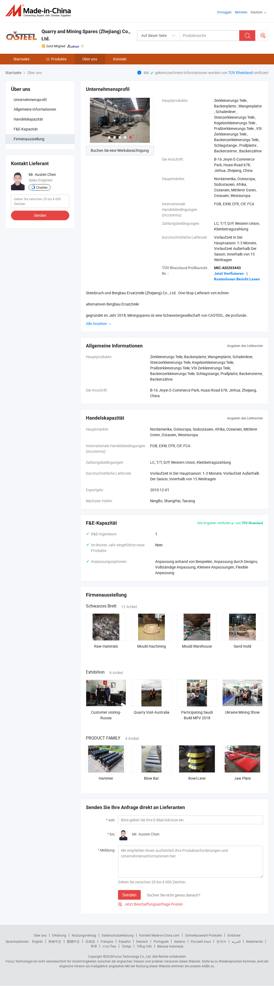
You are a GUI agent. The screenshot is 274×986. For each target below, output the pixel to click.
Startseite (21, 58)
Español (125, 941)
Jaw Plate (242, 778)
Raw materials (106, 646)
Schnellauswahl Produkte (203, 935)
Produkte (58, 58)
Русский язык (201, 941)
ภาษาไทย (109, 946)
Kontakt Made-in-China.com (159, 935)
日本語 (90, 941)
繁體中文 (73, 941)
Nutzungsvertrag (84, 935)
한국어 (221, 941)
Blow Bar (151, 778)
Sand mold (242, 646)
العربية (236, 941)
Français (107, 941)
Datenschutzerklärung (118, 935)
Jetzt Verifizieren (229, 273)
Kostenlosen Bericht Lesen (237, 279)
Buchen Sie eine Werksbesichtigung (120, 150)
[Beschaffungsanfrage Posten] (263, 35)
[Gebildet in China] (39, 10)
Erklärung (59, 935)
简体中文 (54, 941)
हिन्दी (94, 946)
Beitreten (241, 12)
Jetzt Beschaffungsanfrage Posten (150, 904)
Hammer (106, 778)
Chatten (42, 187)
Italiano (179, 941)
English (37, 941)
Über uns (89, 58)
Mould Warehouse (197, 646)
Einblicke (233, 935)
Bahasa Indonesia (170, 946)
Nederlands (254, 941)
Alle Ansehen (97, 323)
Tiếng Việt (144, 946)
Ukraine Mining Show (242, 712)
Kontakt (120, 58)
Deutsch (142, 941)
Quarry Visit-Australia (151, 712)
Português (161, 941)
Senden (40, 215)
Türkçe (126, 946)
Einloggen (224, 12)
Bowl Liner (197, 778)
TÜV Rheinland (240, 72)
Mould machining (151, 646)
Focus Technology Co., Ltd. (132, 956)
